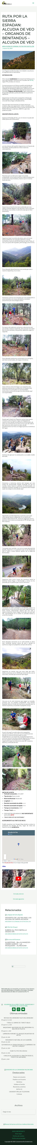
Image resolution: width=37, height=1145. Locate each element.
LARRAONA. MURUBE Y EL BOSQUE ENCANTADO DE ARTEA (18, 1034)
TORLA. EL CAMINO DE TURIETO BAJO (18, 1022)
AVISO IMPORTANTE (18, 1131)
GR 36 (31, 80)
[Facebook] (14, 1009)
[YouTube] (23, 1009)
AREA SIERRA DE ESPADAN (10, 46)
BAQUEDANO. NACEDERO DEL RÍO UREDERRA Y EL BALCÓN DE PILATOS (18, 1028)
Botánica (19, 1082)
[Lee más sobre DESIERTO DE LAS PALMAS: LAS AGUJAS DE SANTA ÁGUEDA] (14, 914)
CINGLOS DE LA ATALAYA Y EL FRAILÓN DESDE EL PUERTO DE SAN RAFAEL (18, 1056)
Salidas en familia (19, 1084)
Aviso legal (18, 1133)
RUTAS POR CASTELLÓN (26, 46)
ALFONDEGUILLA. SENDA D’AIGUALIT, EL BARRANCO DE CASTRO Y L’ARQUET (18, 1045)
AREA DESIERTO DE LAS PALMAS (12, 921)
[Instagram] (18, 1009)
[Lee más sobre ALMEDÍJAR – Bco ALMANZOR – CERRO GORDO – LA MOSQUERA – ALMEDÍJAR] (12, 939)
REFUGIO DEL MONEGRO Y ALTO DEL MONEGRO (18, 1018)
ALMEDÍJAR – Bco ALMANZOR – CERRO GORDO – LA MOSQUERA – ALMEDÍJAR (18, 944)
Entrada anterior (18, 894)
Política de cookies (18, 1136)
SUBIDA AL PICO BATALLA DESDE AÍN (16, 931)
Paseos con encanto (19, 1077)
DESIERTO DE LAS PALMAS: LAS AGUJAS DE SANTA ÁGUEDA (18, 918)
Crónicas (19, 1094)
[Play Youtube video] (18, 878)
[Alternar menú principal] (33, 3)
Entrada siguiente (18, 899)
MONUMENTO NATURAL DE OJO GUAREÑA (18, 1040)
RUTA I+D (19, 1089)
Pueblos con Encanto (19, 1079)
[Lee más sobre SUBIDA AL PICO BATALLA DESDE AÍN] (11, 927)
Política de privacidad (18, 1138)
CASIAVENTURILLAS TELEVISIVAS (19, 1091)
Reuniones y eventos (19, 1087)
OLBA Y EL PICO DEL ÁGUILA (18, 1051)
